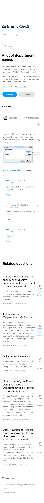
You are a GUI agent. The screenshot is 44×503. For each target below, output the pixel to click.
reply (8, 194)
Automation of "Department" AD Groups (17, 315)
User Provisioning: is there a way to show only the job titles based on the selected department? (18, 434)
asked (4, 87)
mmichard (21, 371)
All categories (8, 478)
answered (13, 117)
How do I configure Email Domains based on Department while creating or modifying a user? (18, 386)
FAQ (6, 488)
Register (6, 34)
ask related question (12, 170)
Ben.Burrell (22, 345)
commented (10, 180)
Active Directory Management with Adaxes (20, 484)
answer (9, 94)
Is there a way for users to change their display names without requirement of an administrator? (19, 281)
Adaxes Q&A (15, 26)
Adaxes (13, 5)
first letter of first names (16, 356)
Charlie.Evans (23, 303)
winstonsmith (22, 465)
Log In (16, 34)
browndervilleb (23, 419)
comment (27, 94)
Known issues (9, 492)
